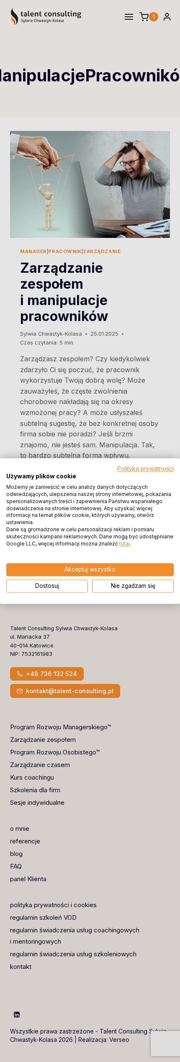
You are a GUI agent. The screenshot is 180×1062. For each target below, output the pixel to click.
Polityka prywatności (145, 468)
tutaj (124, 543)
